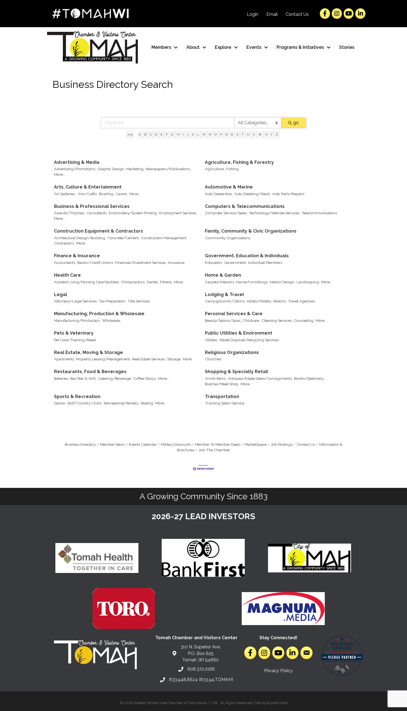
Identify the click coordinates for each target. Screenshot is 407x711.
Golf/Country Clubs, (84, 403)
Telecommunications (319, 213)
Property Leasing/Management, (103, 359)
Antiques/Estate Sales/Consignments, (260, 378)
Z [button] (277, 134)
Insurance (176, 262)
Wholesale (111, 320)
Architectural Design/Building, (80, 238)
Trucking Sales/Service (224, 403)
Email (272, 14)
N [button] (210, 134)
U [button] (248, 134)
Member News (112, 444)
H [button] (178, 134)
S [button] (237, 134)
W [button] (260, 134)
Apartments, (64, 359)
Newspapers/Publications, (168, 169)
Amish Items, (215, 378)
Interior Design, (282, 282)
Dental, (153, 282)
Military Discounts (176, 444)
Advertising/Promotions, (75, 169)
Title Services (139, 301)
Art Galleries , (65, 194)
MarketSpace (255, 444)
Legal (60, 294)
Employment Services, (178, 213)
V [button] (254, 134)
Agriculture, (215, 169)
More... (59, 174)
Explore (223, 47)
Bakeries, (61, 378)
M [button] (204, 134)
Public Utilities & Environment (238, 333)
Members (161, 47)
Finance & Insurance (77, 255)
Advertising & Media (76, 162)
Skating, (147, 403)
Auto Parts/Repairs (288, 194)
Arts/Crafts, (87, 194)
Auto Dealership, (219, 194)
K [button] (193, 134)
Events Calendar (143, 444)
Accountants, (65, 262)
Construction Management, (164, 238)
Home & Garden (223, 275)
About (193, 47)
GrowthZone (277, 703)
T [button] (243, 134)
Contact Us (297, 14)
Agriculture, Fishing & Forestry (239, 162)
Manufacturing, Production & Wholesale (99, 313)
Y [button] (271, 134)
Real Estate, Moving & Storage (88, 352)
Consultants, (96, 213)
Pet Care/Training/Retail (75, 340)
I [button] (183, 134)
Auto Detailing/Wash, (252, 194)
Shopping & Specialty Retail (236, 371)
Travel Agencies (301, 301)
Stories (346, 47)
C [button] (151, 134)
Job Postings (281, 444)
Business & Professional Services (92, 206)
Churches (213, 359)
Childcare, (251, 320)
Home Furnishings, (252, 282)
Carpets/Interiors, (220, 282)
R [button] (232, 134)
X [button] (266, 134)
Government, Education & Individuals (247, 255)
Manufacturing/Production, (77, 320)
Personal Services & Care (233, 313)
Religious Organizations (232, 352)
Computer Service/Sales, (226, 213)
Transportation (222, 396)
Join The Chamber (214, 450)
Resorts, (280, 301)
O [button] (216, 134)
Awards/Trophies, (69, 213)
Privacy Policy (278, 670)
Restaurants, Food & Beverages (90, 371)
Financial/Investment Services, (141, 262)
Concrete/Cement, (123, 238)
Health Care (67, 275)
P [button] (221, 134)
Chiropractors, (133, 282)
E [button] (162, 134)
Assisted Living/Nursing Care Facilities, (87, 282)
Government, (235, 262)
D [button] (156, 134)
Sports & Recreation (77, 396)
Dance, (60, 403)
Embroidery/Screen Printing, (133, 213)
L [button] (198, 134)
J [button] (188, 134)
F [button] (167, 134)
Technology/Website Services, (274, 213)
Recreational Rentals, (121, 403)
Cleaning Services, (276, 320)
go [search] (296, 122)
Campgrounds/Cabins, (225, 301)
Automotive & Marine (229, 187)
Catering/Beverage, (115, 378)
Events (253, 47)
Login (252, 14)
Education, (214, 262)
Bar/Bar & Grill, (83, 378)
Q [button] (226, 134)
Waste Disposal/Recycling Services (249, 340)
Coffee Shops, (145, 378)
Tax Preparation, (112, 301)
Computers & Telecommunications (245, 206)
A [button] (140, 134)
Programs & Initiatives (300, 47)
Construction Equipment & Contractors (98, 231)
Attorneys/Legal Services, (75, 301)
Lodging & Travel (224, 294)
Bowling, (106, 194)
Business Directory (80, 444)
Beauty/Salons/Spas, (223, 320)
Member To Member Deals (217, 444)
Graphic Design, (111, 169)
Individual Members (265, 262)
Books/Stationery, (309, 378)
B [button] (145, 134)
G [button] (172, 134)
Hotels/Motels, (259, 301)
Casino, (121, 194)
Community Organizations (227, 238)
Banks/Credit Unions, (95, 262)
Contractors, (64, 243)
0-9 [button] (130, 134)
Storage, (174, 359)
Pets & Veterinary (74, 333)
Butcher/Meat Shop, (222, 384)
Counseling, (304, 320)
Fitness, (166, 282)
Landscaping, (308, 282)
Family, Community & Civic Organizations (251, 231)
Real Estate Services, (149, 359)
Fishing (232, 169)
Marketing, (135, 169)
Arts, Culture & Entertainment (88, 187)
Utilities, (211, 340)
